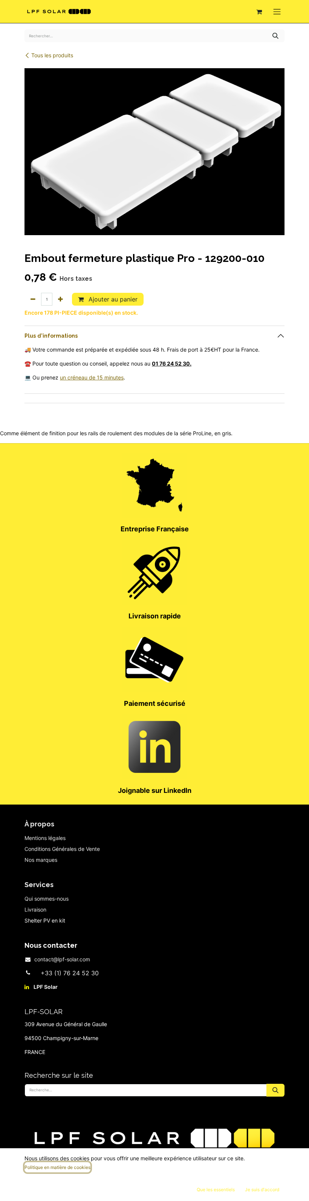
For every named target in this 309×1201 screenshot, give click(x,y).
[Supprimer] (32, 299)
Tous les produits (52, 55)
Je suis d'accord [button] (262, 1189)
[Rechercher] (275, 35)
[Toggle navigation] (277, 11)
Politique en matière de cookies (57, 1167)
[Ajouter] (60, 299)
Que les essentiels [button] (216, 1189)
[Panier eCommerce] (258, 11)
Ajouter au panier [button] (112, 299)
